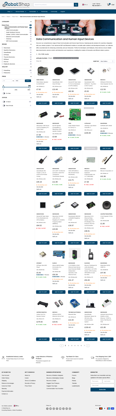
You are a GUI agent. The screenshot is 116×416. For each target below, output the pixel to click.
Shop (9, 11)
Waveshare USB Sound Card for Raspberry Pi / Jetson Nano (43, 127)
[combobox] (53, 5)
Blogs (73, 378)
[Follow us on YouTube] (60, 408)
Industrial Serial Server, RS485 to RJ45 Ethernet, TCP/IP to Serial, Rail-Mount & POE (106, 318)
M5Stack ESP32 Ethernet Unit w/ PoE (58, 315)
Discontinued (90, 148)
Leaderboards (76, 386)
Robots (8, 16)
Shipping (4, 380)
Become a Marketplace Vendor (55, 378)
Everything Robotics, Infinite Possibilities (12, 410)
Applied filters (41, 58)
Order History (5, 378)
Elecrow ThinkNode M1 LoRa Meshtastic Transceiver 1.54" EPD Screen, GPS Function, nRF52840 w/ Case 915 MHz (90, 270)
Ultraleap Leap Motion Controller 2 (90, 126)
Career (27, 378)
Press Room (28, 386)
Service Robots (20, 11)
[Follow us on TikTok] (63, 408)
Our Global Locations (7, 405)
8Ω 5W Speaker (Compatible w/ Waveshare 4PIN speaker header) (56, 128)
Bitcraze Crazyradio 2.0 (106, 170)
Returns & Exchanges (8, 383)
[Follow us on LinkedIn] (66, 408)
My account (96, 5)
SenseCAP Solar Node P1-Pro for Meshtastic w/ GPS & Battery (74, 83)
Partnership (44, 11)
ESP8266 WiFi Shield (106, 125)
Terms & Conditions (30, 380)
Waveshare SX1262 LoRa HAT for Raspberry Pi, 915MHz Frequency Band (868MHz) (58, 220)
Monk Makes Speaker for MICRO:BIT (42, 83)
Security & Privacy (30, 383)
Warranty (4, 388)
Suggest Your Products (53, 383)
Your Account (5, 375)
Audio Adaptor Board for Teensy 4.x (74, 126)
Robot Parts (15, 16)
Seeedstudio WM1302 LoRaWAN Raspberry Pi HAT (74, 218)
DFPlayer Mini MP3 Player (42, 266)
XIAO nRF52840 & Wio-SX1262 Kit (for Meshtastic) (73, 172)
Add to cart (43, 103)
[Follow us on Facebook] (47, 408)
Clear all (38, 61)
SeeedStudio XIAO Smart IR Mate (57, 83)
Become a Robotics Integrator (55, 375)
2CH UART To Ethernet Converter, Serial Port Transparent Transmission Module (58, 173)
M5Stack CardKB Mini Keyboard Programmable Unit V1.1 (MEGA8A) (90, 173)
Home (3, 16)
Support (63, 11)
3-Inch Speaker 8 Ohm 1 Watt (106, 217)
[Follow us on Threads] (70, 408)
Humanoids (32, 11)
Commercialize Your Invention (55, 388)
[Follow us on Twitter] (50, 408)
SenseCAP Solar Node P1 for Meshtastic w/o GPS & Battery (43, 218)
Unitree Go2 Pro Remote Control (41, 315)
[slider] (3, 87)
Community (54, 11)
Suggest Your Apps (52, 386)
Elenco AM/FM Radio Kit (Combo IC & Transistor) (58, 267)
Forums (74, 375)
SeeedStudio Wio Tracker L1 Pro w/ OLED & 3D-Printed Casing (42, 173)
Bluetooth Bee (72, 314)
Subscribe (102, 389)
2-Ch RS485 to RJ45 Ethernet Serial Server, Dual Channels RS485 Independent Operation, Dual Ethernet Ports (74, 270)
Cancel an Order (6, 386)
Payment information (7, 391)
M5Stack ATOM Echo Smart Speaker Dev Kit (106, 83)
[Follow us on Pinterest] (57, 408)
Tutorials (74, 383)
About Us (27, 375)
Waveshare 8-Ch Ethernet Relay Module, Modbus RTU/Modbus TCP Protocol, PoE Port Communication (89, 221)
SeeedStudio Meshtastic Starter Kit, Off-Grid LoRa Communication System (90, 318)
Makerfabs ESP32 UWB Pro (105, 266)
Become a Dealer (51, 380)
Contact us (5, 394)
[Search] (76, 5)
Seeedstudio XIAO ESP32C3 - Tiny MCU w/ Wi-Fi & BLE (90, 83)
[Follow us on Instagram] (54, 408)
